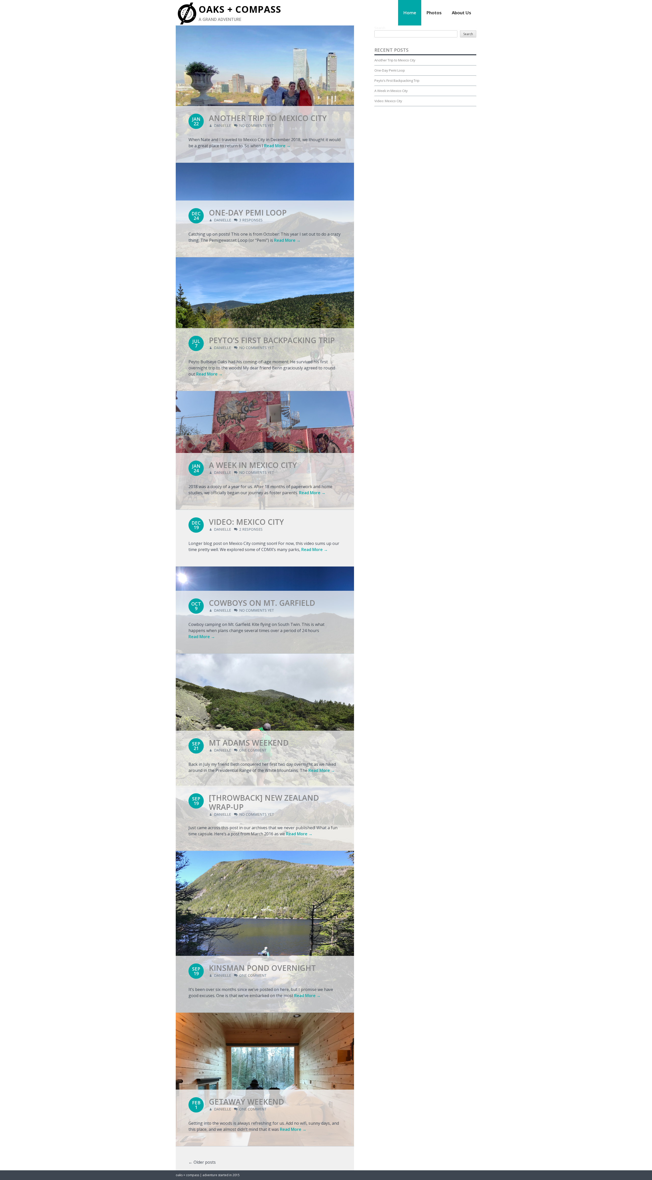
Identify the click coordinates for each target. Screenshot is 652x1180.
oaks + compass (240, 9)
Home (409, 13)
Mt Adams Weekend (249, 743)
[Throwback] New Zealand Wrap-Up (264, 802)
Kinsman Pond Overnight (262, 968)
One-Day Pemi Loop (248, 212)
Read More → (277, 146)
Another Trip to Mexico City (268, 118)
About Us (461, 13)
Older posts (202, 1162)
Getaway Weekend (246, 1101)
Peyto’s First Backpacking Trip (272, 340)
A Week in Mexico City (253, 465)
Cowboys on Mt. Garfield (262, 603)
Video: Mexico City (246, 522)
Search (379, 27)
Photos (434, 13)
